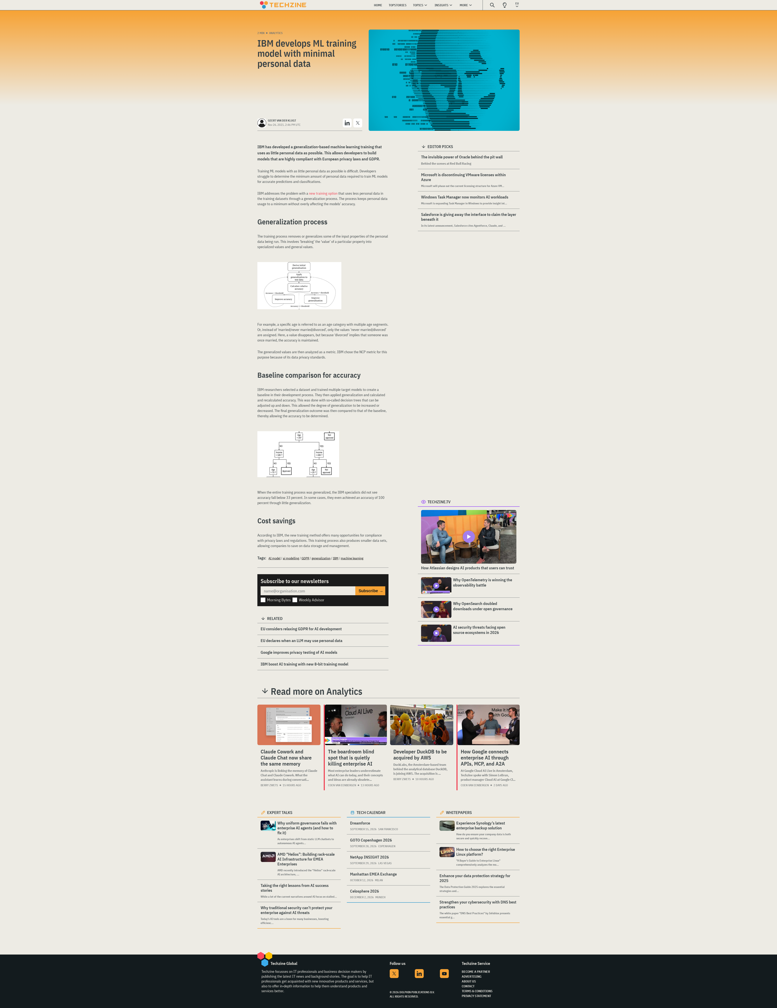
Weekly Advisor (311, 600)
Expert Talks (279, 812)
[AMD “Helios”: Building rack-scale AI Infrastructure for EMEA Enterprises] (268, 864)
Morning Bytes (279, 600)
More (464, 5)
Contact (468, 986)
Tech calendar (371, 812)
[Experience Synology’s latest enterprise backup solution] (447, 830)
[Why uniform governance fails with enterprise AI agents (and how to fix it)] (268, 833)
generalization (321, 558)
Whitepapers (459, 812)
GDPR (305, 558)
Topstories (398, 5)
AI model (274, 558)
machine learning (352, 558)
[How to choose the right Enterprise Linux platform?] (447, 857)
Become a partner (476, 972)
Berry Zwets (269, 785)
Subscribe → (371, 591)
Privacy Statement (476, 996)
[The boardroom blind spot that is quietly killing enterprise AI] (356, 725)
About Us (469, 981)
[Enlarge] (336, 273)
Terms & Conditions (477, 991)
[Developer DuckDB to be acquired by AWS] (421, 725)
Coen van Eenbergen (342, 785)
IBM (335, 558)
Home (378, 5)
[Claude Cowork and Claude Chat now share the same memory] (289, 725)
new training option (323, 193)
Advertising (471, 976)
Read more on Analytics (316, 691)
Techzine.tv (439, 502)
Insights (441, 5)
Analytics (276, 33)
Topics (418, 5)
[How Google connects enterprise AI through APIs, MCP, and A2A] (488, 725)
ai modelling (291, 558)
